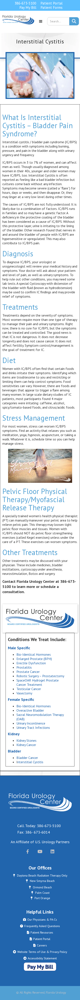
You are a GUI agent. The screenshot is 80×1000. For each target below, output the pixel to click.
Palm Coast (40, 893)
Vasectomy (24, 693)
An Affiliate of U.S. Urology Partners (40, 842)
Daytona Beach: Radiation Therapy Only (40, 875)
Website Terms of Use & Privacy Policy (40, 952)
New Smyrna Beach (40, 881)
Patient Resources (40, 932)
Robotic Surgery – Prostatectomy (40, 676)
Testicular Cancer (28, 689)
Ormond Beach (40, 887)
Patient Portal (52, 3)
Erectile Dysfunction (31, 663)
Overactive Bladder (30, 710)
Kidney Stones (26, 740)
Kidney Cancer (26, 745)
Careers (40, 945)
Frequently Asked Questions (40, 926)
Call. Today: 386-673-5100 (39, 825)
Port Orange (40, 898)
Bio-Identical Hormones (33, 654)
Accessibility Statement (40, 958)
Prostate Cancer (28, 671)
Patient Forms (52, 7)
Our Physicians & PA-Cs (40, 920)
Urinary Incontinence (30, 723)
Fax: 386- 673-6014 (33, 832)
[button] (40, 23)
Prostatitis (24, 667)
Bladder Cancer (27, 757)
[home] (17, 23)
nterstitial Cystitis (30, 762)
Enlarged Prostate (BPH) (34, 659)
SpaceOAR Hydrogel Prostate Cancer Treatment (37, 682)
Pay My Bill (27, 7)
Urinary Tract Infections (33, 727)
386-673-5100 (25, 3)
